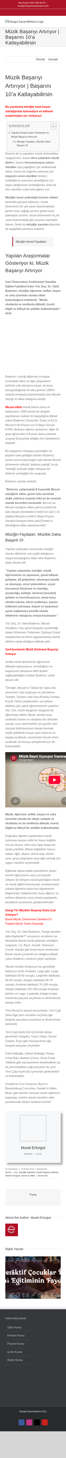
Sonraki (53, 59)
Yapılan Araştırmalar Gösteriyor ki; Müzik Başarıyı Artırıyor (30, 134)
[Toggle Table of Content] (52, 126)
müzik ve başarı (12, 1175)
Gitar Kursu (14, 1327)
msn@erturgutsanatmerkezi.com (33, 6)
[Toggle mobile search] (53, 21)
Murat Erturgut (33, 1148)
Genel (8, 1172)
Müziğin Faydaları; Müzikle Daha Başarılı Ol (33, 143)
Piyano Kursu (15, 1343)
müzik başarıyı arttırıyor (47, 1172)
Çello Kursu (14, 1351)
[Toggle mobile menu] (59, 21)
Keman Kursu (15, 1335)
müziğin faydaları (27, 1172)
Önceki (40, 59)
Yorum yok (42, 1175)
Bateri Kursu (15, 1360)
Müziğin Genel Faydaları (31, 241)
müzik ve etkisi (28, 1175)
